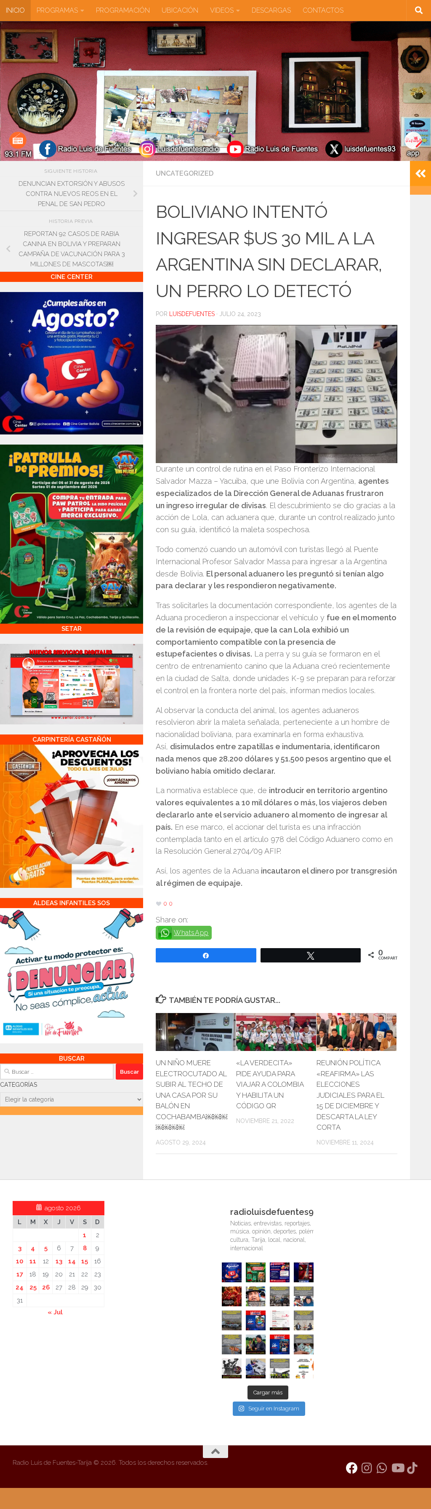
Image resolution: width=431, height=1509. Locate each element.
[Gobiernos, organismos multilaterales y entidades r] (280, 1368)
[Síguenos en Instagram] (367, 1468)
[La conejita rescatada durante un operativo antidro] (256, 1368)
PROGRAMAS (57, 10)
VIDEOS (222, 10)
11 (32, 1261)
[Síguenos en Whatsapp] (382, 1468)
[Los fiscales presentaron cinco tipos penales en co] (256, 1296)
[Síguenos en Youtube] (397, 1468)
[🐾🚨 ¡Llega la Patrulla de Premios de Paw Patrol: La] (256, 1272)
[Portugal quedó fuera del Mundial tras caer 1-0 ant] (232, 1296)
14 (72, 1261)
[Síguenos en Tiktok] (412, 1468)
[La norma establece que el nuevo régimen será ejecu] (304, 1344)
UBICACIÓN (180, 10)
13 (59, 1261)
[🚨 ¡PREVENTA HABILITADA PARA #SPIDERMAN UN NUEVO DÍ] (304, 1272)
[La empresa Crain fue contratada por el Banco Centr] (232, 1320)
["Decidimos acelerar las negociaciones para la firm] (304, 1320)
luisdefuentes (192, 314)
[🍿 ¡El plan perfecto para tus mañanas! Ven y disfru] (280, 1344)
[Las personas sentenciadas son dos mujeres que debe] (232, 1344)
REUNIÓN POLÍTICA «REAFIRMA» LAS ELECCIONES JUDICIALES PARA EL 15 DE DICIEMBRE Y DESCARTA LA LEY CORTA (350, 1095)
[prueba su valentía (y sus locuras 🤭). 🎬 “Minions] (304, 1368)
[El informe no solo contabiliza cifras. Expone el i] (280, 1296)
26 (46, 1287)
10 (19, 1261)
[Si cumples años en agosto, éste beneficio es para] (232, 1272)
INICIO (15, 10)
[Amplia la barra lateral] (420, 173)
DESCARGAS (271, 10)
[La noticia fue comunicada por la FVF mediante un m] (232, 1368)
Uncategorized (184, 173)
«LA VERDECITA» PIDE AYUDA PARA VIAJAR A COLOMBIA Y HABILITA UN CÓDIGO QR (269, 1084)
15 (84, 1261)
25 (33, 1287)
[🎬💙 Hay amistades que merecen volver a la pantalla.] (280, 1272)
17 (19, 1274)
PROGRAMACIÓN (123, 10)
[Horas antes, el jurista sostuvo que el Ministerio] (304, 1296)
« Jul (55, 1312)
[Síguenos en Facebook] (352, 1468)
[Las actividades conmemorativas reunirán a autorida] (280, 1320)
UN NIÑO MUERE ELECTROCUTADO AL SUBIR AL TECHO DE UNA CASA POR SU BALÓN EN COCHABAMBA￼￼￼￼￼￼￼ (191, 1095)
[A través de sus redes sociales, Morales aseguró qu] (256, 1344)
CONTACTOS (323, 10)
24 (20, 1287)
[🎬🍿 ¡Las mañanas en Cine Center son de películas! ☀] (256, 1320)
